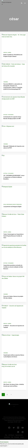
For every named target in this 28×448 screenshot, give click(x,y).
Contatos (22, 437)
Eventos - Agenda (7, 52)
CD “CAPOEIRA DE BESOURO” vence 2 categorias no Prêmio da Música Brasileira (13, 177)
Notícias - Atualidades (8, 114)
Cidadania (5, 81)
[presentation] (14, 42)
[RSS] (23, 432)
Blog (6, 435)
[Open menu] (25, 3)
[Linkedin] (18, 432)
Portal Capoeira (4, 442)
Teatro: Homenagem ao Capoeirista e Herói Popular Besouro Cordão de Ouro (13, 236)
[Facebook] (9, 428)
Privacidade (16, 437)
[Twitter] (14, 428)
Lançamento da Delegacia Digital (12, 206)
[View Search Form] (21, 3)
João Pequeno (11, 435)
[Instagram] (18, 428)
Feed (12, 437)
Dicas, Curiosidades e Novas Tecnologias (12, 204)
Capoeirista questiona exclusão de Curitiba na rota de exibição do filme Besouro (13, 267)
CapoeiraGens (7, 437)
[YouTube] (23, 428)
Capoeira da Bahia (19, 435)
